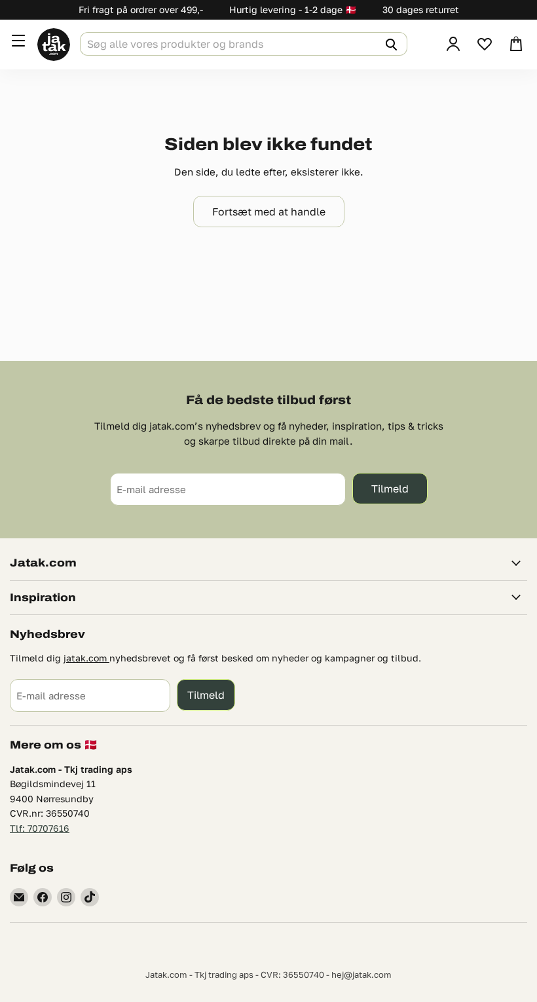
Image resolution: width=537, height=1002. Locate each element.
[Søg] (389, 44)
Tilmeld (390, 488)
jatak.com (86, 657)
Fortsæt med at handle (268, 211)
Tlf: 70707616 (39, 828)
